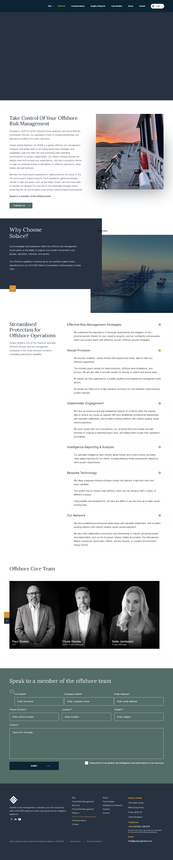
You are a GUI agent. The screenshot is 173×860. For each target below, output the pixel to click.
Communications (78, 6)
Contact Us (19, 205)
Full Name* (20, 694)
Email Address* (122, 694)
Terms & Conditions (94, 841)
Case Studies (116, 6)
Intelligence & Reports (112, 805)
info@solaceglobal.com (140, 841)
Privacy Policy (75, 841)
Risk (50, 6)
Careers (106, 809)
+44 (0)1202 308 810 (139, 826)
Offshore (61, 6)
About (130, 6)
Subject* (118, 709)
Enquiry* (14, 725)
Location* (67, 709)
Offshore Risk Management (84, 817)
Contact (142, 6)
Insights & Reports (98, 6)
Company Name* (73, 694)
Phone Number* (18, 709)
